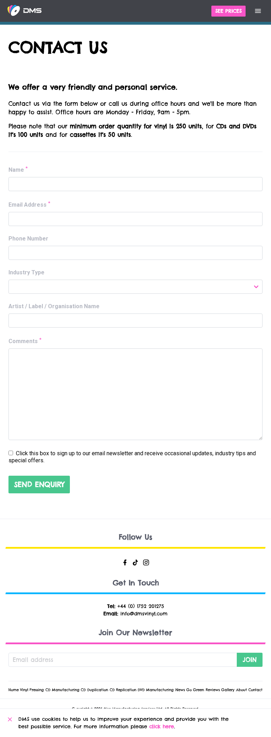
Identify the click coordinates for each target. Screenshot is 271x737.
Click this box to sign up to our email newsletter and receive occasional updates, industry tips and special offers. (132, 457)
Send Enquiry (39, 484)
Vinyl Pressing (32, 690)
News (180, 690)
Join (250, 659)
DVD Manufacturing (156, 690)
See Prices (228, 11)
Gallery (227, 690)
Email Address (29, 204)
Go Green (195, 690)
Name (18, 169)
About (241, 690)
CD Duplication (94, 690)
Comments (24, 341)
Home (13, 690)
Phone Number (28, 238)
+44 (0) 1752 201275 (141, 606)
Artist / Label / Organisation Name (54, 306)
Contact (255, 690)
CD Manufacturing (62, 690)
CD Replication (123, 690)
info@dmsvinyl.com (144, 613)
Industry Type (26, 272)
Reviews (213, 690)
